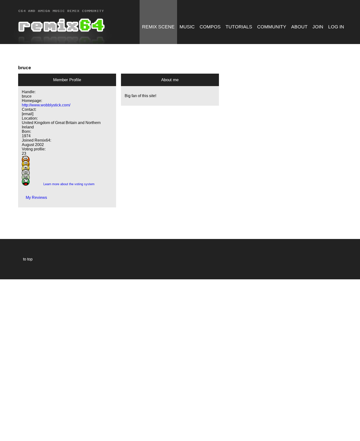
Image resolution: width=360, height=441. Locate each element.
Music (187, 26)
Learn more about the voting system (67, 184)
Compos (210, 26)
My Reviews (34, 197)
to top (25, 259)
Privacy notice (6, 436)
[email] (27, 114)
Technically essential (10, 359)
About (299, 26)
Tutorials (239, 26)
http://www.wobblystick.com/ (46, 105)
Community (271, 26)
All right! (5, 422)
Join (317, 26)
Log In (336, 26)
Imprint (6, 430)
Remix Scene (158, 26)
